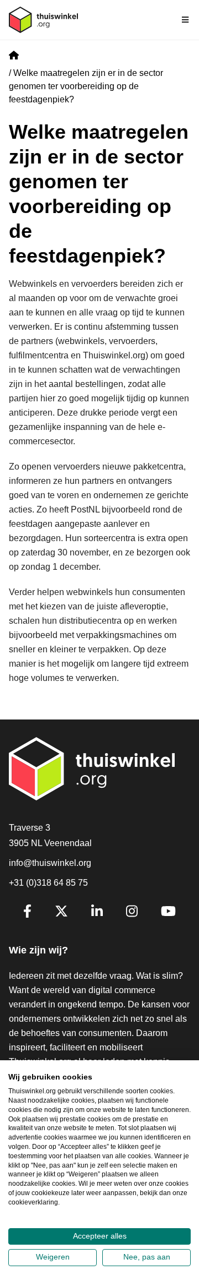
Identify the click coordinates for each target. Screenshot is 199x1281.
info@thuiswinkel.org (50, 863)
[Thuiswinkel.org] (43, 20)
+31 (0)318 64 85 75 (48, 882)
